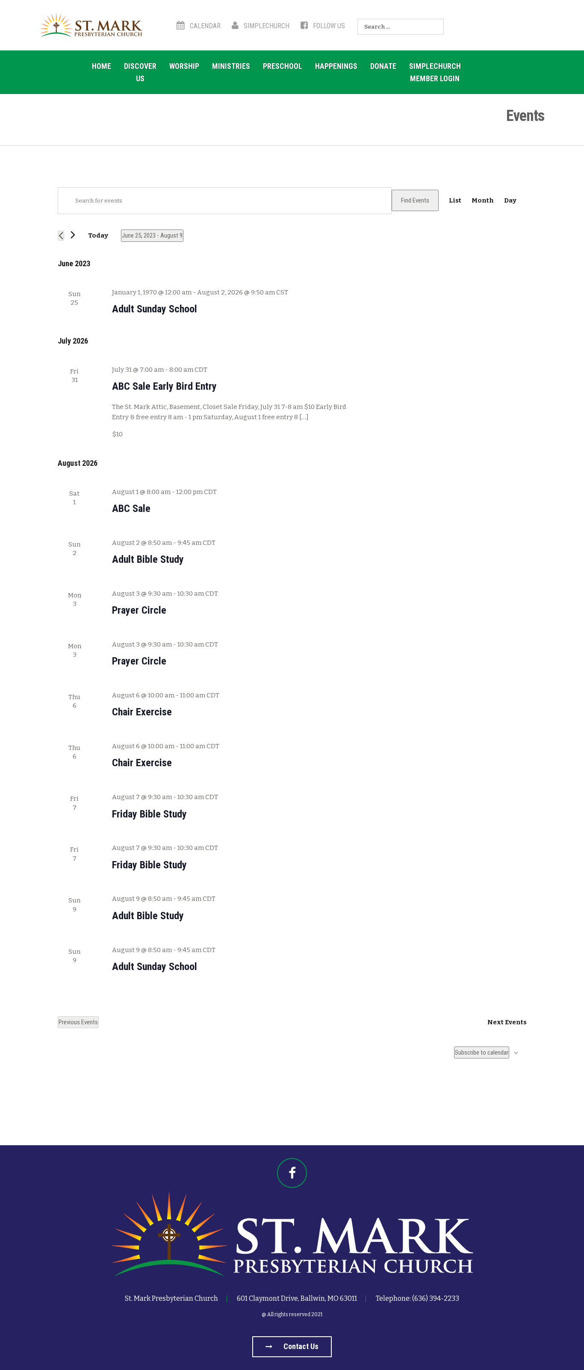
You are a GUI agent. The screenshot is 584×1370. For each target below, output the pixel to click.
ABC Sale (131, 508)
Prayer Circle (139, 610)
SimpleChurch (265, 26)
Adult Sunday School (154, 309)
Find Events (415, 200)
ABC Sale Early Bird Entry (164, 386)
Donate (383, 66)
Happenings (336, 66)
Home (101, 66)
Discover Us (140, 72)
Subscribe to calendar (481, 1052)
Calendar (204, 26)
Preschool (282, 66)
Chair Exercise (142, 712)
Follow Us (328, 26)
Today (98, 235)
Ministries (231, 66)
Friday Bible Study (149, 814)
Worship (184, 66)
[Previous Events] (61, 236)
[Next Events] (73, 235)
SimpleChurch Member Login (435, 72)
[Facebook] (292, 1173)
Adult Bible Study (148, 559)
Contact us (300, 1346)
